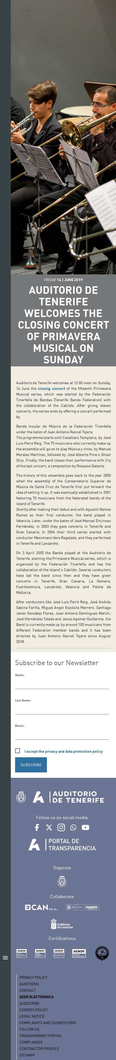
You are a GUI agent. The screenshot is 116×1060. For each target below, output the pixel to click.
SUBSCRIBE (31, 764)
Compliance (31, 1042)
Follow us (29, 1029)
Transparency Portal (40, 1035)
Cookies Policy (33, 1009)
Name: (19, 675)
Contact (27, 990)
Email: (19, 726)
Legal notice (32, 1016)
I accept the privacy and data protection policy (64, 751)
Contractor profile (39, 1048)
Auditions (29, 983)
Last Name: (23, 700)
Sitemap (27, 1055)
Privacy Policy (33, 977)
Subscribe (29, 1003)
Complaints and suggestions (47, 1022)
